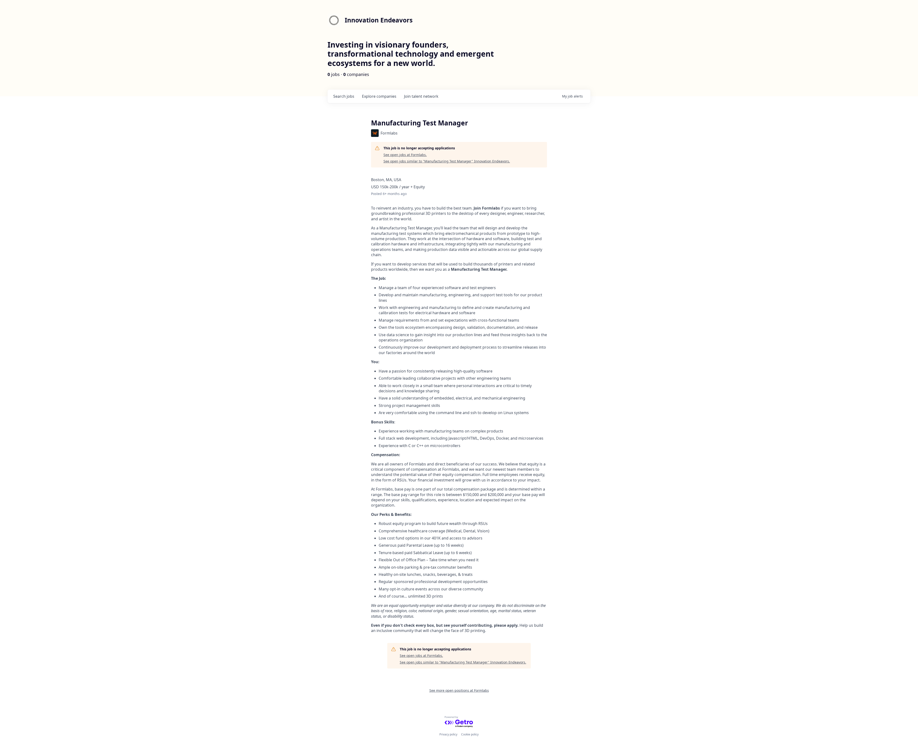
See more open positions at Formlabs (459, 690)
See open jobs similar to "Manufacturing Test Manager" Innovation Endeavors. (446, 161)
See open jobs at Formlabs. (405, 154)
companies (379, 96)
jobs (343, 96)
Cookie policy (470, 734)
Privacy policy (448, 734)
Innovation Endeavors (379, 20)
